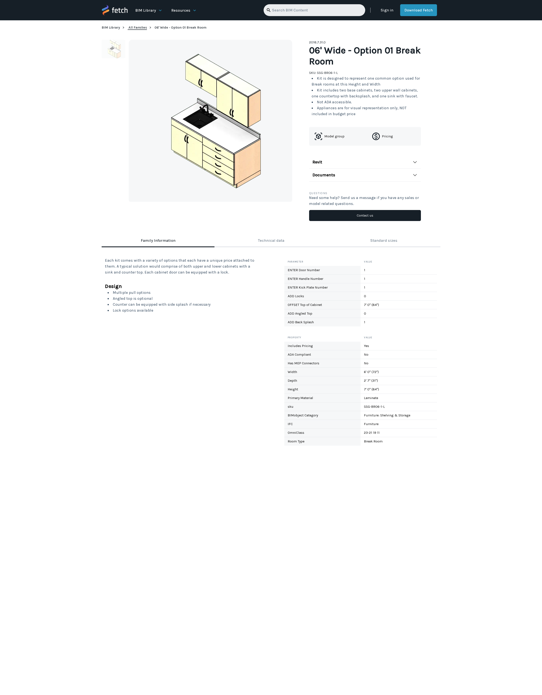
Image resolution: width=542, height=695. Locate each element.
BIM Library (145, 10)
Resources (180, 10)
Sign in (387, 10)
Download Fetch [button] (418, 10)
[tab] (158, 241)
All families (138, 27)
